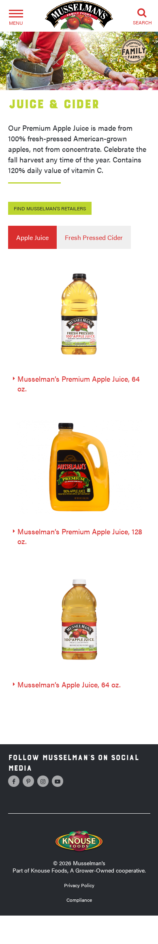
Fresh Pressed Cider (94, 237)
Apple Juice (32, 237)
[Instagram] (43, 781)
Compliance (79, 899)
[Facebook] (13, 781)
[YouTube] (57, 781)
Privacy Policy (79, 885)
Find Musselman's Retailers (50, 208)
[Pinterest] (28, 781)
